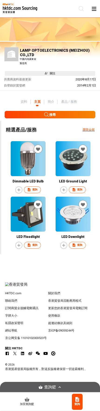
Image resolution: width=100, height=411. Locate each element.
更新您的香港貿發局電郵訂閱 (67, 308)
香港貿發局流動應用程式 (64, 300)
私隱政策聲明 (14, 323)
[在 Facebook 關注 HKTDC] (7, 353)
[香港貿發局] (50, 286)
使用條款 (54, 315)
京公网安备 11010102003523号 (26, 338)
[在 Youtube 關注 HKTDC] (45, 353)
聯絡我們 (11, 300)
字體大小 (11, 315)
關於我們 (54, 293)
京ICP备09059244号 (61, 330)
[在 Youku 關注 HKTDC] (53, 353)
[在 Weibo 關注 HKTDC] (30, 353)
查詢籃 (50, 387)
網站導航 (11, 330)
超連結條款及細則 (60, 323)
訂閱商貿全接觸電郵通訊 (21, 308)
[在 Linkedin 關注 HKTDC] (22, 353)
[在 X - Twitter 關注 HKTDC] (15, 353)
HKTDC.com (13, 293)
